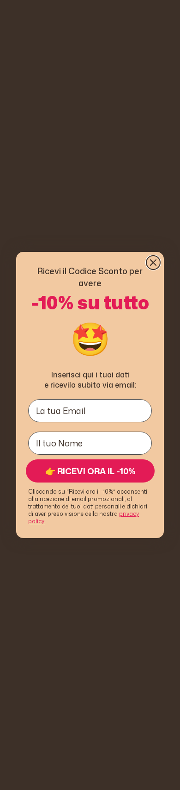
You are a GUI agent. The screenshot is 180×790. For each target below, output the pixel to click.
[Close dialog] (153, 263)
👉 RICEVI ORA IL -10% (90, 471)
